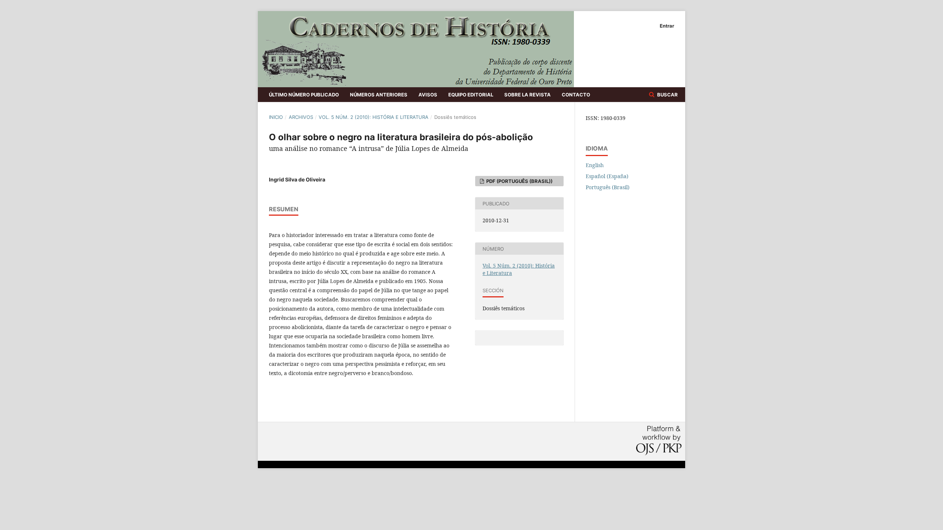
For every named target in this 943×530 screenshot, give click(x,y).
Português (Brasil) (608, 187)
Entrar (667, 26)
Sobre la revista (527, 95)
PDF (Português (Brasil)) (519, 181)
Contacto (576, 95)
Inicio (276, 117)
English (595, 165)
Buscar (667, 95)
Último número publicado (304, 95)
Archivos (301, 117)
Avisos (427, 95)
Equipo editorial (470, 95)
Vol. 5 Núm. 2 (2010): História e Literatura (373, 117)
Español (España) (607, 176)
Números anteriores (378, 95)
